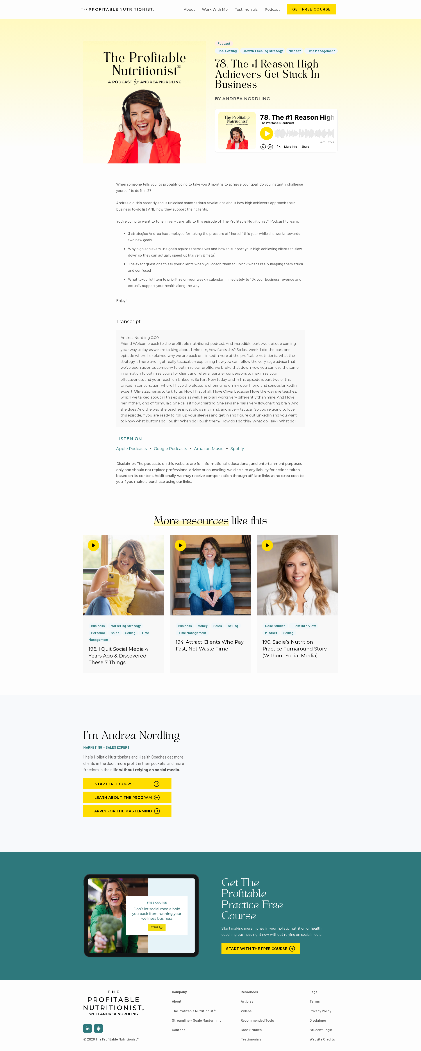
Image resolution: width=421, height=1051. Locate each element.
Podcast (224, 43)
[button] (311, 9)
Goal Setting (227, 51)
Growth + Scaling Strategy (263, 51)
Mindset (295, 51)
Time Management (321, 51)
